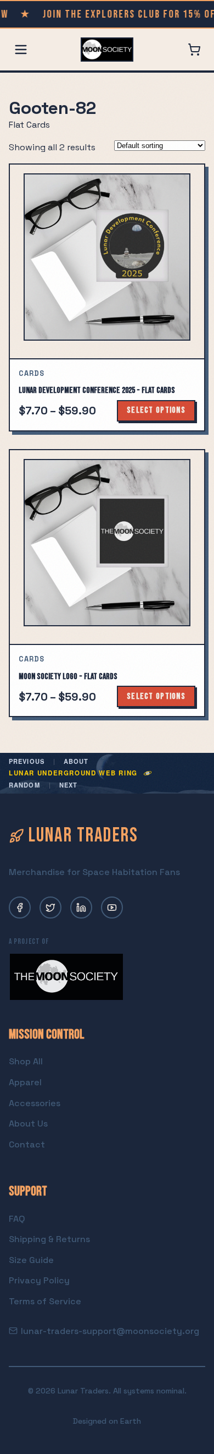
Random (24, 785)
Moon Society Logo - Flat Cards (68, 676)
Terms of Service (45, 1301)
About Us (28, 1123)
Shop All (26, 1061)
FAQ (17, 1219)
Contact (27, 1144)
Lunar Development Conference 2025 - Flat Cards (97, 390)
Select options (156, 410)
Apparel (25, 1082)
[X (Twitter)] (50, 908)
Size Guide (31, 1260)
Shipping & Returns (49, 1239)
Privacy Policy (39, 1280)
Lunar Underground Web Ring (73, 773)
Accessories (34, 1103)
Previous (26, 761)
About (76, 761)
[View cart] (194, 50)
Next (68, 785)
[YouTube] (112, 908)
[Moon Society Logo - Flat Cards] (107, 547)
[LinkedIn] (81, 908)
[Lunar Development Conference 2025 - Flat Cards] (107, 261)
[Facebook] (20, 908)
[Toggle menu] (21, 49)
